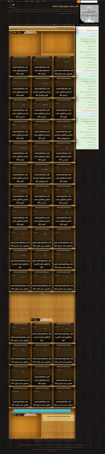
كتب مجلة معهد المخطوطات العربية (88, 52)
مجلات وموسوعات (72, 439)
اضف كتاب (44, 1)
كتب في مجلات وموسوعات (16, 25)
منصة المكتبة (74, 447)
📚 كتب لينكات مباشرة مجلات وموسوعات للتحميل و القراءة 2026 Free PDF (39, 25)
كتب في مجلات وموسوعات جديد (55, 441)
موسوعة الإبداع (51, 451)
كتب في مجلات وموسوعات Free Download (41, 439)
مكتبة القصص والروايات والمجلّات (90, 71)
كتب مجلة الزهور (92, 65)
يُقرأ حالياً (32, 1)
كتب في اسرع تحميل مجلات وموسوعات (22, 439)
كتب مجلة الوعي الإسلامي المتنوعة (88, 39)
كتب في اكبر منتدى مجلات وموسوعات (59, 439)
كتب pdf (48, 447)
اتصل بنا (51, 447)
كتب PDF (10, 1)
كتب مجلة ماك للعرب (91, 68)
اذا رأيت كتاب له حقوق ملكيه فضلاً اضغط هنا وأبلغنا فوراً (44, 449)
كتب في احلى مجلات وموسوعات (40, 441)
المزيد (42, 411)
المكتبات (26, 1)
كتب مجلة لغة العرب (91, 62)
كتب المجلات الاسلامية (91, 43)
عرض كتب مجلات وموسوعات (90, 28)
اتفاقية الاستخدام (58, 447)
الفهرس (37, 1)
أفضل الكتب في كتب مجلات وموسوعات (88, 25)
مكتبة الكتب (18, 1)
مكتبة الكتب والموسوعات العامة (90, 111)
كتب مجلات (94, 33)
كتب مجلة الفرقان (92, 49)
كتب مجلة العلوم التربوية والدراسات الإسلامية (88, 58)
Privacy (42, 447)
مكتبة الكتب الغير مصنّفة (92, 31)
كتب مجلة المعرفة (92, 46)
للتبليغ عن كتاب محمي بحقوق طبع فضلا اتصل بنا (29, 445)
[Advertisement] (26, 44)
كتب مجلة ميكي (92, 36)
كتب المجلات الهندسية (91, 55)
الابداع (73, 25)
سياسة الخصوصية (67, 447)
